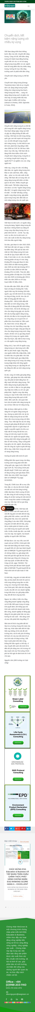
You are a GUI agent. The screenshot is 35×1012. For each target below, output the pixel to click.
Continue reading (17, 896)
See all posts (24, 842)
